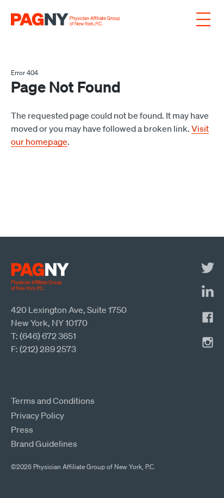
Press (22, 429)
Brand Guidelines (44, 443)
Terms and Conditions (53, 400)
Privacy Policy (37, 415)
